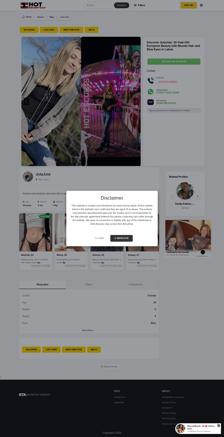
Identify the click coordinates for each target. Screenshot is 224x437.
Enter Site (122, 238)
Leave (100, 238)
